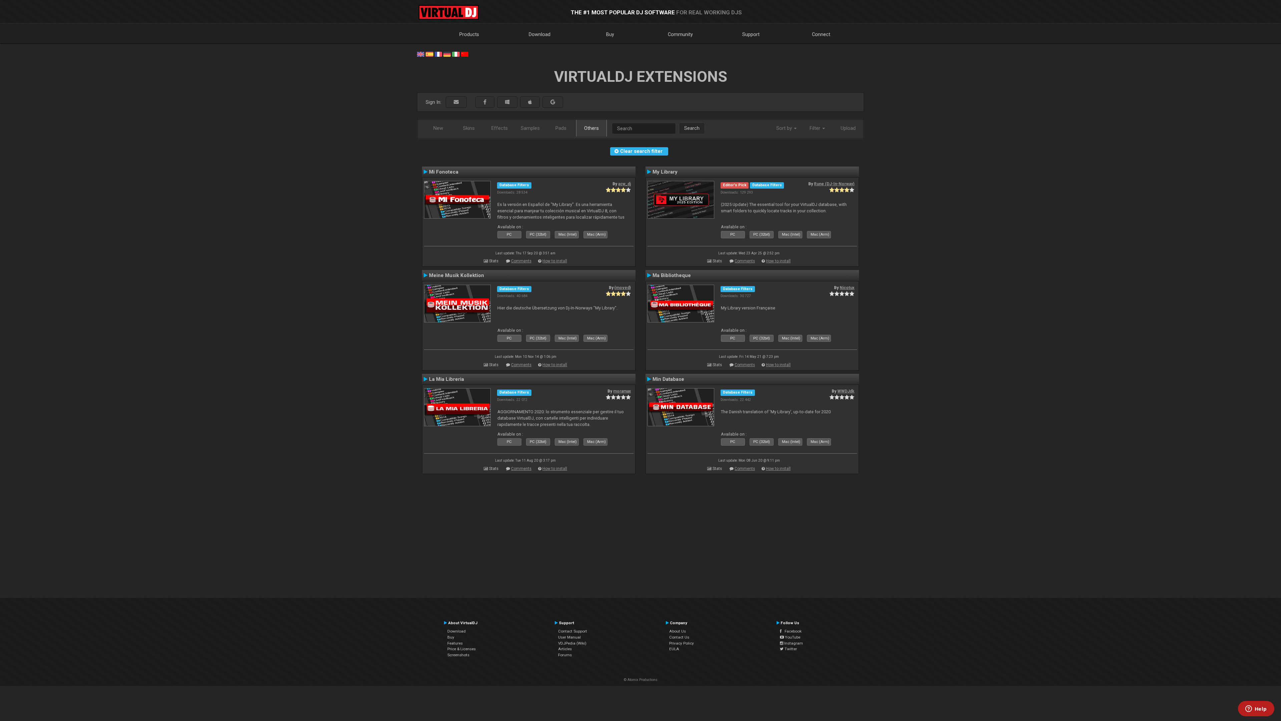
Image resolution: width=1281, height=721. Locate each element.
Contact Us (679, 637)
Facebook (792, 631)
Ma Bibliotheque (672, 275)
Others (591, 128)
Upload (848, 128)
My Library (665, 172)
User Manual (569, 637)
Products (469, 34)
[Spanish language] (429, 54)
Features (455, 643)
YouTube (792, 637)
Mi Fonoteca (443, 172)
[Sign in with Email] (456, 102)
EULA (674, 649)
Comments (521, 261)
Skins (469, 128)
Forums (565, 655)
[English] (420, 54)
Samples (530, 128)
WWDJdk (845, 391)
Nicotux (847, 287)
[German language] (447, 54)
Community (680, 34)
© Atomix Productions (641, 680)
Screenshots (458, 655)
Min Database (668, 379)
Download (539, 34)
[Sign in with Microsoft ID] (507, 102)
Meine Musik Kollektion (456, 275)
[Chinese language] (464, 54)
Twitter (790, 649)
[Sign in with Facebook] (484, 102)
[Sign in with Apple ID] (530, 102)
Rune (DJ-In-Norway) (834, 184)
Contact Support (572, 631)
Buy (610, 34)
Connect (821, 34)
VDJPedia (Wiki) (572, 643)
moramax (622, 391)
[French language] (438, 54)
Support (751, 34)
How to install (554, 261)
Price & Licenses (461, 649)
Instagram (793, 643)
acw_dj (624, 184)
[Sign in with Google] (552, 102)
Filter (816, 128)
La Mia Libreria (446, 379)
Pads (560, 128)
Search (692, 128)
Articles (565, 649)
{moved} (622, 287)
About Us (677, 631)
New (438, 128)
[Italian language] (455, 54)
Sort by (784, 128)
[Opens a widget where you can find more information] (1256, 709)
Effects (499, 128)
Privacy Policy (681, 643)
